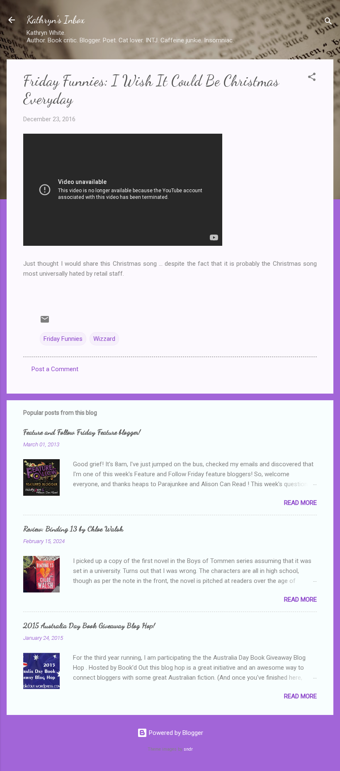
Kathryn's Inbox (56, 20)
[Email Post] (45, 322)
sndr (188, 749)
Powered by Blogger (175, 733)
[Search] (328, 22)
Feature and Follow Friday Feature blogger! (82, 431)
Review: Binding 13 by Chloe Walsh (73, 528)
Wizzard (104, 339)
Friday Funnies (63, 339)
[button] (312, 78)
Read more (300, 503)
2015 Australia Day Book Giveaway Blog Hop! (89, 625)
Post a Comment (55, 369)
